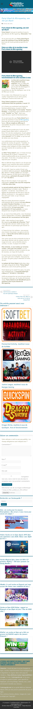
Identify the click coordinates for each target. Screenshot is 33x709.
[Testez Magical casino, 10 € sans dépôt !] (16, 10)
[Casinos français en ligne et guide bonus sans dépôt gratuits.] (16, 4)
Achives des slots (7, 23)
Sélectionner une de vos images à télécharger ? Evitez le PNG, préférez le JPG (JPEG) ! (16, 489)
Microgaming (24, 120)
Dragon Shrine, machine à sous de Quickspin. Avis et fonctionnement (14, 426)
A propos (6, 702)
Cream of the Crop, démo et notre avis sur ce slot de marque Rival (23, 297)
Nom (4, 459)
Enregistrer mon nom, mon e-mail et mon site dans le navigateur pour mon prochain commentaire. (16, 478)
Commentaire (6, 444)
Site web (4, 471)
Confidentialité (15, 702)
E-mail (4, 465)
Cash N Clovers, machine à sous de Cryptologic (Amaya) (10, 292)
